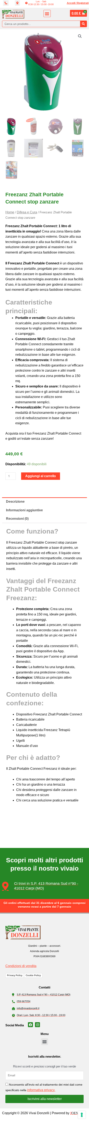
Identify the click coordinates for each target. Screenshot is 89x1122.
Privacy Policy (14, 975)
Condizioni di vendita (20, 966)
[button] (39, 3)
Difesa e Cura (27, 212)
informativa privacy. (41, 1090)
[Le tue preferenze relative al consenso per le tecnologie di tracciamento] (82, 1115)
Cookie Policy (33, 975)
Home (9, 212)
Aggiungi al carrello (40, 476)
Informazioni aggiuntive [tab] (24, 510)
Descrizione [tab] (15, 501)
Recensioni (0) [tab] (17, 518)
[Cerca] (83, 24)
